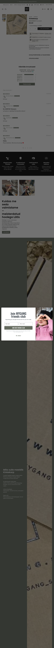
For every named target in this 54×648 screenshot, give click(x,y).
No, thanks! (18, 335)
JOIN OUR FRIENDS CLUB (18, 328)
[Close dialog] (51, 309)
